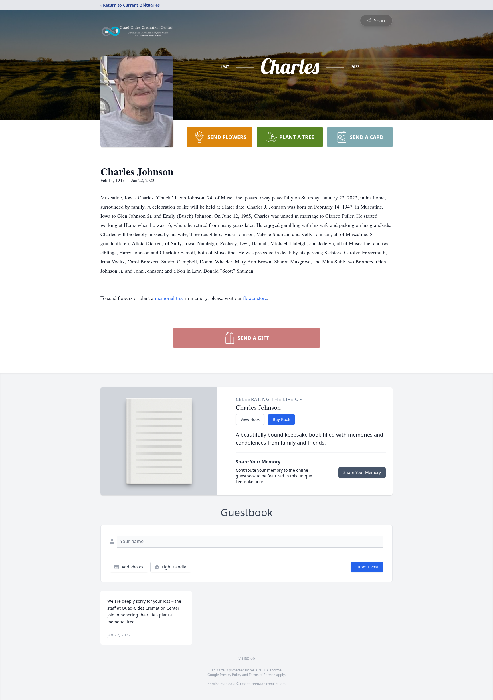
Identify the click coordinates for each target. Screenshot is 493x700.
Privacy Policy (230, 674)
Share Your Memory (362, 472)
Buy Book (281, 419)
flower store (255, 297)
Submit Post (366, 567)
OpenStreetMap (252, 683)
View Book (250, 419)
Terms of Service (262, 674)
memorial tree (169, 297)
